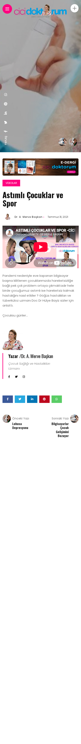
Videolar (11, 183)
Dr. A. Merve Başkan (29, 217)
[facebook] (6, 131)
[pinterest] (6, 103)
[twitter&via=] (6, 122)
